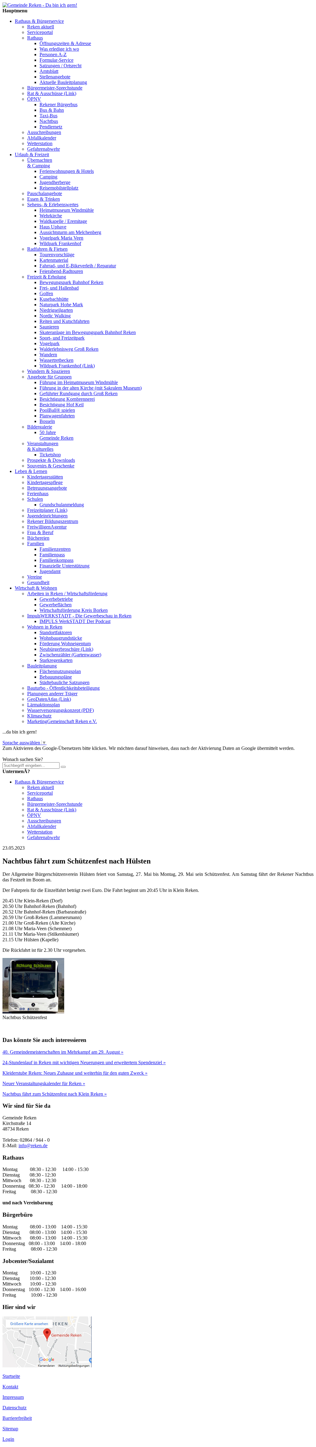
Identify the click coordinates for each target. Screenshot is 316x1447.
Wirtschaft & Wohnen (36, 588)
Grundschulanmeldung (62, 504)
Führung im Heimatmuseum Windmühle (79, 382)
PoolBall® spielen (57, 410)
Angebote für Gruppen (49, 376)
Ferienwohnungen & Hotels (67, 171)
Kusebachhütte (54, 299)
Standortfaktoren (56, 632)
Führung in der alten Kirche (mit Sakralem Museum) (91, 388)
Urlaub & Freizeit (32, 154)
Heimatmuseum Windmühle (67, 210)
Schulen (35, 499)
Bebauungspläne (56, 677)
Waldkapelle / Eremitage (63, 221)
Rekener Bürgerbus (58, 104)
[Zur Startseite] (39, 5)
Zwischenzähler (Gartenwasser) (70, 654)
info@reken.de (33, 1145)
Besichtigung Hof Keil (62, 404)
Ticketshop (50, 454)
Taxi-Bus (48, 115)
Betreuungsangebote (47, 488)
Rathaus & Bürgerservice (39, 21)
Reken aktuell (40, 26)
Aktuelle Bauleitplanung (63, 82)
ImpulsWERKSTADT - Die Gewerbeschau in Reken (79, 615)
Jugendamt (50, 571)
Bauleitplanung (42, 665)
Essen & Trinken (43, 199)
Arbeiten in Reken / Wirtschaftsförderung (67, 593)
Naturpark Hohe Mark (61, 304)
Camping (48, 176)
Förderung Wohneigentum (65, 643)
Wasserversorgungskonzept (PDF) (60, 710)
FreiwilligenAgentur (47, 526)
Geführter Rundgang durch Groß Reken (79, 393)
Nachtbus (49, 121)
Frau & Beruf (40, 532)
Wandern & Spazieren (48, 371)
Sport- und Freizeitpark (62, 338)
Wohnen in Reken (44, 626)
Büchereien (38, 538)
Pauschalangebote (44, 193)
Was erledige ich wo (59, 49)
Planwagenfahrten (57, 415)
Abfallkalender (41, 137)
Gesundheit (38, 582)
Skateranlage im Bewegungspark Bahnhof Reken (88, 332)
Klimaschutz (39, 715)
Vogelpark (50, 343)
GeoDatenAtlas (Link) (49, 699)
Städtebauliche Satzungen (64, 682)
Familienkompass (56, 560)
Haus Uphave (53, 226)
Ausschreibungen (44, 132)
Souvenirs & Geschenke (50, 465)
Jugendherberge (55, 182)
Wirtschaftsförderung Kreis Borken (74, 610)
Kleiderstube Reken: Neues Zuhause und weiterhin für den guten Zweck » (75, 1073)
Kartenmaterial (54, 260)
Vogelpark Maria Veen (61, 237)
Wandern (48, 354)
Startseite (11, 1376)
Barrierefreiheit (17, 1418)
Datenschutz (14, 1407)
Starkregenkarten (56, 660)
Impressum (13, 1397)
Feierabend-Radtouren (61, 271)
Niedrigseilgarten (56, 310)
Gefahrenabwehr (43, 149)
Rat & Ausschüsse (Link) (51, 93)
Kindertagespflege (45, 482)
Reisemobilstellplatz (59, 187)
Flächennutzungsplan (60, 671)
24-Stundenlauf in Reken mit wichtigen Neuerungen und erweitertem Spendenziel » (84, 1062)
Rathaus (35, 37)
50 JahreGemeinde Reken (56, 435)
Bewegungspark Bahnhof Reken (71, 282)
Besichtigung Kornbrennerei (67, 399)
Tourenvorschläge (57, 254)
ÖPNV (34, 99)
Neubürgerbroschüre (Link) (66, 649)
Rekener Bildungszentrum (52, 521)
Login (8, 1439)
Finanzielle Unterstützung (64, 565)
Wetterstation (39, 143)
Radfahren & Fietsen (47, 249)
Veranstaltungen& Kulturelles (42, 446)
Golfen (46, 293)
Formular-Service (56, 60)
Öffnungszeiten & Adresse (65, 43)
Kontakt (10, 1386)
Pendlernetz (51, 126)
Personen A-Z (53, 54)
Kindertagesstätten (45, 476)
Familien (35, 543)
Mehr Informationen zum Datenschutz (39, 753)
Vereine (34, 576)
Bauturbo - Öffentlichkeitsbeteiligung (63, 688)
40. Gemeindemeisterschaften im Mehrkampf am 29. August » (62, 1052)
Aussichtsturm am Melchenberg (70, 232)
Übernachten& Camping (39, 162)
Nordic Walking (55, 315)
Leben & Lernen (31, 471)
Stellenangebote (55, 76)
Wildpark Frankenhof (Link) (67, 365)
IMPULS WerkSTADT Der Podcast (75, 621)
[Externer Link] (47, 1365)
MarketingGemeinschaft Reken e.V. (62, 721)
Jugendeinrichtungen (47, 515)
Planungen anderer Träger (52, 693)
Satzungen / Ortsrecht (60, 65)
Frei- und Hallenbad (59, 288)
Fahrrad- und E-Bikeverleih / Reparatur (78, 265)
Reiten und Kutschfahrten (64, 321)
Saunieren (49, 326)
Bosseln (47, 421)
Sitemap (10, 1428)
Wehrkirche (51, 215)
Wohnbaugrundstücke (61, 638)
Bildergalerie (39, 426)
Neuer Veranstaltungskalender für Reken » (43, 1083)
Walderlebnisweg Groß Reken (69, 349)
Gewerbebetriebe (56, 599)
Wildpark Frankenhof (60, 243)
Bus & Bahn (52, 110)
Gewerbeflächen (56, 604)
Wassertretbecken (56, 360)
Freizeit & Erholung (46, 276)
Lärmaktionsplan (43, 704)
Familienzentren (55, 549)
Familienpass (52, 554)
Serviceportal (40, 32)
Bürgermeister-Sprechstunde (54, 87)
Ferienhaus (37, 493)
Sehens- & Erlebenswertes (52, 204)
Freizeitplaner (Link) (47, 510)
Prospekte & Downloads (51, 460)
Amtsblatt (49, 71)
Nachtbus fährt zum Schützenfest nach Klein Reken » (54, 1094)
